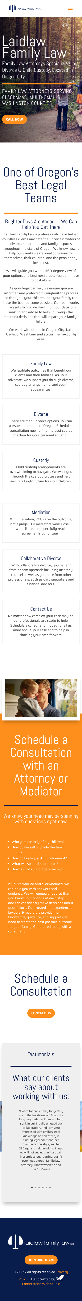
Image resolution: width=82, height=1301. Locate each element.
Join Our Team (41, 1260)
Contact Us (41, 1013)
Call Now (14, 119)
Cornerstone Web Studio (41, 1283)
